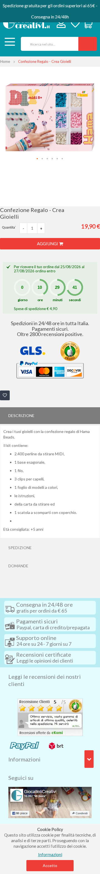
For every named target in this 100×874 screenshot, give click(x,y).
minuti (57, 300)
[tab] (50, 415)
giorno (23, 300)
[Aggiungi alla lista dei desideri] (5, 395)
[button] (37, 159)
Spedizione (20, 547)
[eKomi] (50, 716)
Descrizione (21, 415)
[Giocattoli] (26, 22)
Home (5, 61)
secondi (75, 300)
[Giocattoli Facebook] (50, 801)
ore (40, 300)
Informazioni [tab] (24, 759)
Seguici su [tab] (20, 777)
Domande (18, 565)
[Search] (87, 44)
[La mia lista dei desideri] (75, 24)
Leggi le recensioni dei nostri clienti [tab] (44, 680)
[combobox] (47, 44)
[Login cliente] (61, 24)
